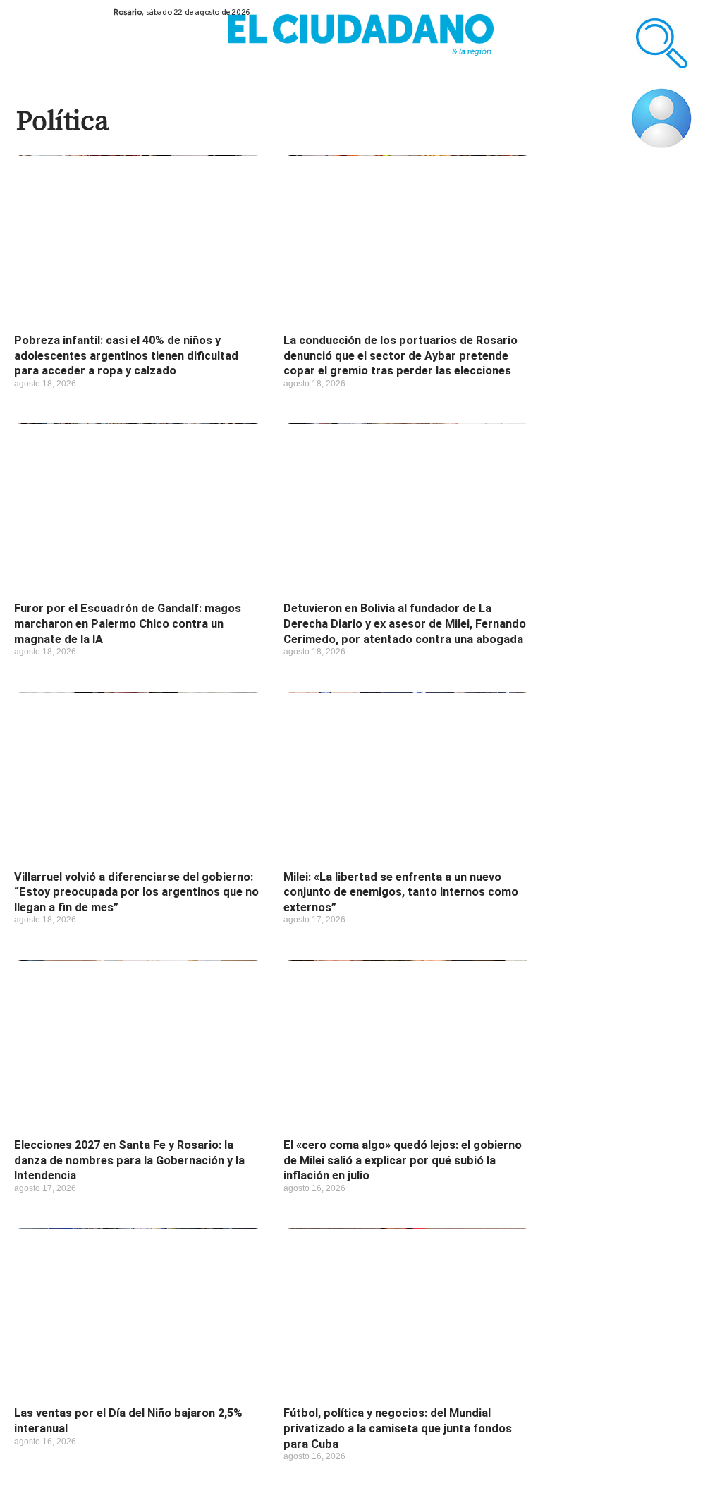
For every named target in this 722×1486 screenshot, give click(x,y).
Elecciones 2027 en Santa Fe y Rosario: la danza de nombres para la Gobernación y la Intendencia (129, 1160)
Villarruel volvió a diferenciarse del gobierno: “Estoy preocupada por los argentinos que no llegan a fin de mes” (136, 892)
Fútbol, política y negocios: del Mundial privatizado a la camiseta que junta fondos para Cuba (397, 1428)
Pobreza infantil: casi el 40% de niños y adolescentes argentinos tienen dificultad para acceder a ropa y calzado (126, 355)
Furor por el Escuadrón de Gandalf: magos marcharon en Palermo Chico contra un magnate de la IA (127, 623)
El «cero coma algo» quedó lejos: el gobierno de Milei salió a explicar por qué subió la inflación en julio (402, 1160)
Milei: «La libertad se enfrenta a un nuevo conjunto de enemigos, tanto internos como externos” (400, 892)
